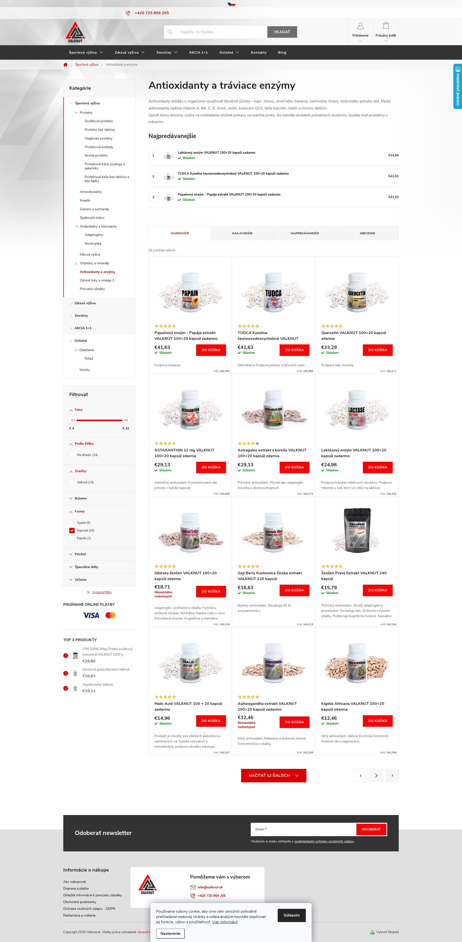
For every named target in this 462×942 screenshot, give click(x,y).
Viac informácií (224, 922)
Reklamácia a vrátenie (79, 915)
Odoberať (371, 829)
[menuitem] (86, 52)
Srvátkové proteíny (99, 121)
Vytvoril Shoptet (387, 932)
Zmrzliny (81, 315)
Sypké (83, 523)
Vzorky (84, 369)
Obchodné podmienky (79, 902)
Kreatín (85, 200)
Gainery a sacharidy (94, 209)
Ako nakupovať (74, 881)
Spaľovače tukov (92, 217)
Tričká (88, 358)
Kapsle (83, 538)
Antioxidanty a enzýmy (97, 272)
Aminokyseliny (91, 192)
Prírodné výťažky (92, 289)
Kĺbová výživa (90, 254)
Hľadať (282, 32)
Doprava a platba (76, 888)
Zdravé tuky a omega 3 (97, 280)
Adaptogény (94, 235)
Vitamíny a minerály (94, 263)
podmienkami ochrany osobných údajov (324, 841)
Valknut (85, 482)
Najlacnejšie (242, 233)
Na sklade (87, 455)
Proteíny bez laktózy (100, 129)
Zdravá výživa (85, 303)
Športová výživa (87, 103)
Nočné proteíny (96, 155)
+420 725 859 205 (212, 895)
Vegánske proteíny (98, 138)
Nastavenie (170, 933)
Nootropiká (93, 243)
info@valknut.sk (210, 887)
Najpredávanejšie (305, 233)
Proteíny (86, 112)
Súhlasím (292, 915)
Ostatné (81, 340)
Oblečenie (86, 350)
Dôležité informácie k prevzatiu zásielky (92, 895)
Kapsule (85, 530)
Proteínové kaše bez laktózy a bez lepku (107, 179)
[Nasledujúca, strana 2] (376, 775)
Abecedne (367, 233)
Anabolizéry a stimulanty (98, 226)
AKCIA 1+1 (83, 328)
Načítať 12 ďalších (270, 775)
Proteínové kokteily (99, 147)
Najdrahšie (180, 233)
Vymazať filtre (102, 592)
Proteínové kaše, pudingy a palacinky (105, 166)
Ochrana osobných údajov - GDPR (89, 908)
